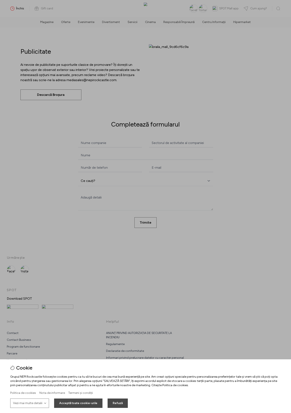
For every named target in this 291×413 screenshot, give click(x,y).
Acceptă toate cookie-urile (78, 403)
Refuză (118, 403)
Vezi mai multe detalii (27, 403)
